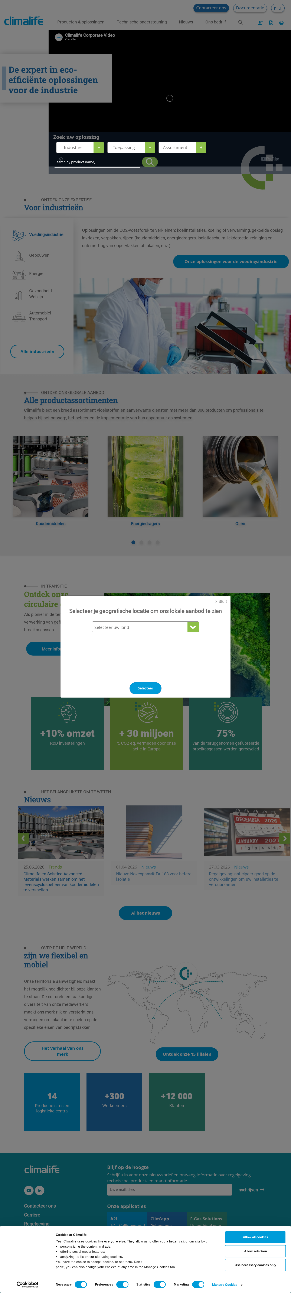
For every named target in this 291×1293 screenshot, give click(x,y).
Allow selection (255, 1251)
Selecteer (145, 688)
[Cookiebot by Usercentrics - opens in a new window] (27, 1284)
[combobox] (145, 627)
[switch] (122, 1284)
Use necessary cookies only (255, 1265)
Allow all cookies (255, 1237)
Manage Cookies (224, 1284)
